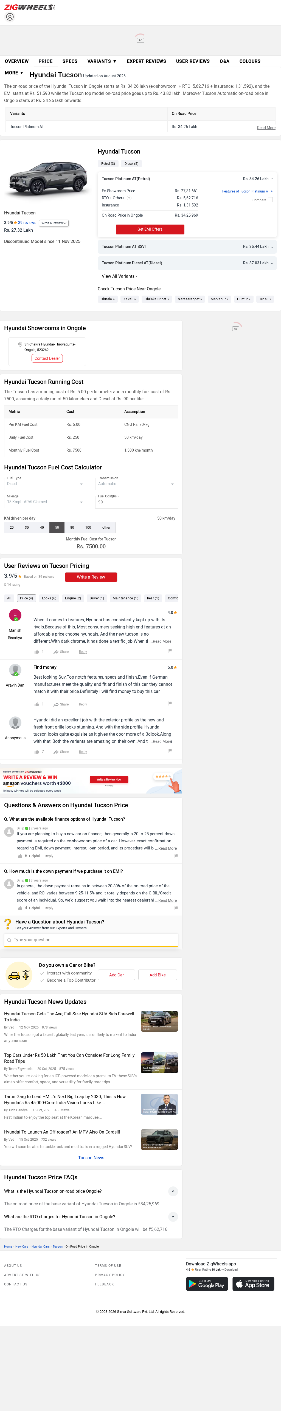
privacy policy (110, 1275)
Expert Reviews (146, 61)
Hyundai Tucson (20, 213)
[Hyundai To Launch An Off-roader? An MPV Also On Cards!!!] (159, 1139)
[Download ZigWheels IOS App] (253, 1284)
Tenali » (265, 299)
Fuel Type (14, 478)
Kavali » (129, 299)
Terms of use (108, 1266)
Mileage (12, 496)
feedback (104, 1284)
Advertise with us (22, 1275)
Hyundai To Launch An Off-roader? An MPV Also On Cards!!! (62, 1132)
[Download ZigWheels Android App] (207, 1284)
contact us (15, 1284)
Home (8, 1246)
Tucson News (91, 1157)
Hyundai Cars (41, 1246)
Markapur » (219, 299)
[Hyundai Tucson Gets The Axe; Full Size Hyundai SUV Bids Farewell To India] (159, 1021)
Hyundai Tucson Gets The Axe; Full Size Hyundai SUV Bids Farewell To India (69, 1016)
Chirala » (108, 299)
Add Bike (158, 975)
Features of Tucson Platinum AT (247, 191)
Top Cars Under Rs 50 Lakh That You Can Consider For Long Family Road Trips (69, 1058)
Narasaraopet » (190, 299)
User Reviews (193, 61)
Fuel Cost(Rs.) (108, 496)
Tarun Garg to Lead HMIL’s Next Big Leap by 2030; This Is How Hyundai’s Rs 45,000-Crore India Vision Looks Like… (65, 1099)
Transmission (108, 478)
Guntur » (243, 299)
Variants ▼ (102, 61)
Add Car (116, 975)
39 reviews (27, 222)
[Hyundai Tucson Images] (48, 177)
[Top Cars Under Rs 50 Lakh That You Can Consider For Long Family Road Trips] (159, 1062)
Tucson (58, 1246)
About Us (13, 1266)
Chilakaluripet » (157, 299)
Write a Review (52, 223)
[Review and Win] (91, 781)
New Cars (22, 1246)
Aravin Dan (15, 685)
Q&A (224, 61)
